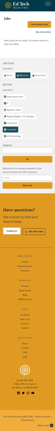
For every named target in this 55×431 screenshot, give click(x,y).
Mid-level (24, 75)
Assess (25, 262)
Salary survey (25, 290)
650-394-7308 (36, 231)
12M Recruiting (25, 299)
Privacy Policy (27, 420)
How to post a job (39, 24)
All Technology (14, 136)
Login (25, 356)
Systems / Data (14, 110)
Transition (25, 270)
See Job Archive (43, 32)
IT (8, 103)
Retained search (24, 266)
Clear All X (8, 68)
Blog (25, 295)
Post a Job (25, 319)
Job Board (25, 315)
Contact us (12, 231)
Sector (7, 84)
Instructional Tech (15, 96)
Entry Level (40, 75)
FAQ (25, 352)
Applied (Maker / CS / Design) (20, 116)
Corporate (11, 129)
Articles (24, 286)
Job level (9, 63)
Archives (25, 323)
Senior (10, 75)
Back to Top (43, 425)
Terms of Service (42, 416)
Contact (25, 348)
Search (7, 145)
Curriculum (12, 123)
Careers (25, 328)
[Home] (17, 5)
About (25, 343)
